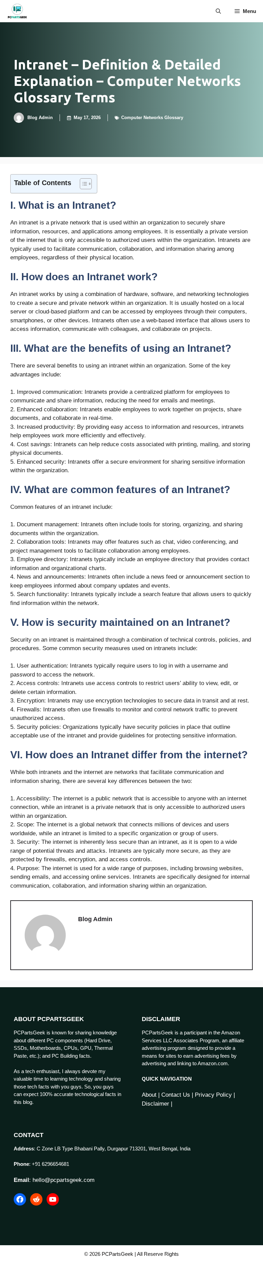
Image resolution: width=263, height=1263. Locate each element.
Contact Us (175, 1095)
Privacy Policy (213, 1095)
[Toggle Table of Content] (82, 184)
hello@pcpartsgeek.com (64, 1180)
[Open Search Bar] (218, 11)
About (149, 1095)
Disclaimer (155, 1103)
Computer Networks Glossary (152, 117)
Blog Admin (40, 117)
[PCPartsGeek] (17, 11)
